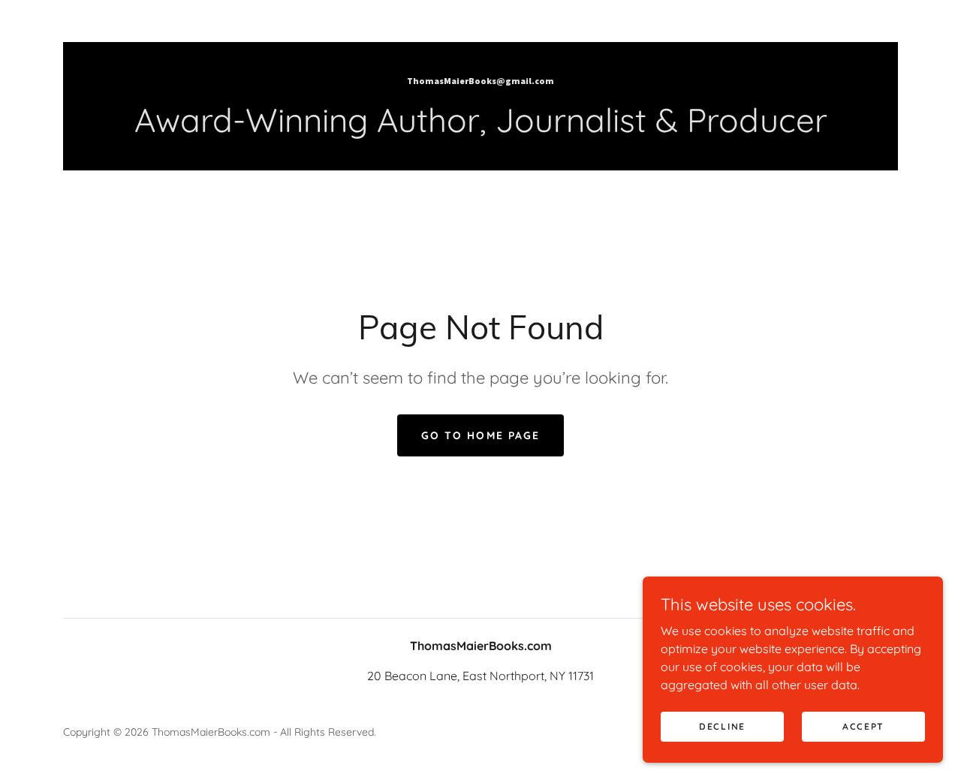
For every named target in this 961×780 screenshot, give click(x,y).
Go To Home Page (480, 435)
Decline (722, 726)
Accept (863, 726)
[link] (480, 79)
